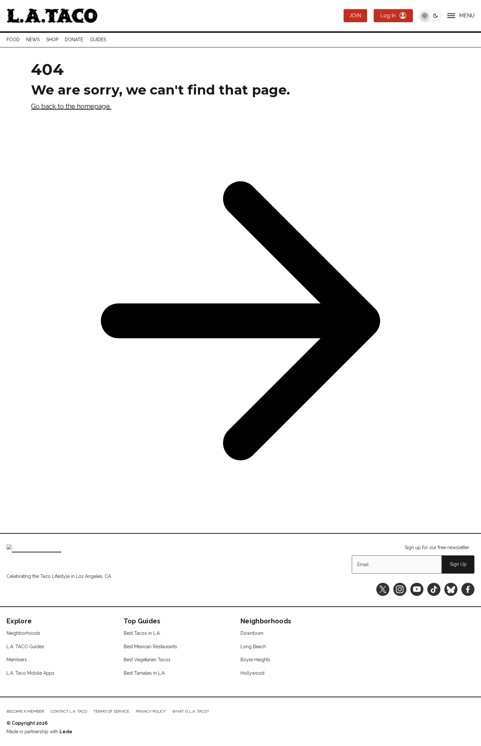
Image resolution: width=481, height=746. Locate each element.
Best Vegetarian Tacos (147, 659)
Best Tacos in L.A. (142, 633)
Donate (74, 39)
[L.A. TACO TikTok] (433, 589)
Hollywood (252, 673)
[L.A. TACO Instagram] (399, 589)
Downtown (251, 633)
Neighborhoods (23, 633)
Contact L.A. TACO (69, 711)
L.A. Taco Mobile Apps (30, 673)
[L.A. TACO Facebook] (467, 589)
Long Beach (253, 646)
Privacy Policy (151, 711)
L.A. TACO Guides (25, 646)
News (33, 39)
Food (13, 39)
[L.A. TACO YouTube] (416, 589)
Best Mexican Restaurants (150, 646)
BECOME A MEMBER (25, 711)
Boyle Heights (255, 659)
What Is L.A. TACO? (190, 711)
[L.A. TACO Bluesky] (450, 589)
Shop (52, 39)
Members (17, 659)
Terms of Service (111, 711)
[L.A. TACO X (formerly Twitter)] (382, 589)
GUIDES (98, 39)
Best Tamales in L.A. (145, 673)
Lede (66, 731)
